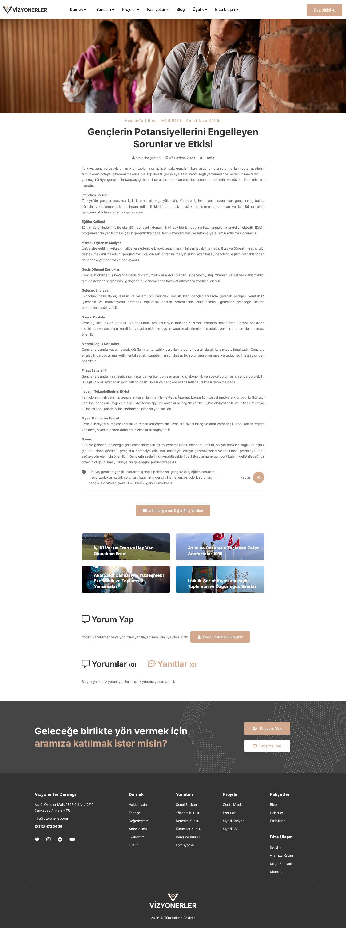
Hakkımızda (138, 804)
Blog (152, 120)
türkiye (94, 472)
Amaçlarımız (138, 829)
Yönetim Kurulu (187, 813)
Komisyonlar (185, 845)
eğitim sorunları (202, 472)
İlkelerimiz (136, 837)
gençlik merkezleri (160, 483)
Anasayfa (134, 120)
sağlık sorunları (125, 477)
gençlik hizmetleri (168, 477)
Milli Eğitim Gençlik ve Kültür (191, 120)
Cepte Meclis (233, 804)
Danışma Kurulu (188, 837)
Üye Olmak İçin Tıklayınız (222, 637)
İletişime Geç (269, 746)
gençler (107, 472)
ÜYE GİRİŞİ (323, 10)
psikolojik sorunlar (197, 477)
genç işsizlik (180, 472)
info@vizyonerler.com (51, 818)
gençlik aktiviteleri (102, 483)
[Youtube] (72, 839)
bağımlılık (146, 477)
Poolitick (229, 813)
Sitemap (276, 872)
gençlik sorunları (126, 472)
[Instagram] (48, 839)
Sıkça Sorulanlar (282, 864)
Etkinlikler (277, 821)
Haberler (276, 813)
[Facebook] (60, 839)
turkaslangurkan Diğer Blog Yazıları (175, 511)
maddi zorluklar (100, 477)
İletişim (275, 847)
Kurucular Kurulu (188, 829)
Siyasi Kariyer (233, 821)
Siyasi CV (230, 829)
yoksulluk (125, 483)
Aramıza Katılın (281, 855)
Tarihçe (134, 813)
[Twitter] (38, 839)
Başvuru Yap (270, 728)
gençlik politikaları (155, 472)
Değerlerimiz (138, 821)
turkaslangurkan (148, 158)
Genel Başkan (186, 804)
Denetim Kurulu (187, 821)
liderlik (139, 483)
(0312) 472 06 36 (48, 826)
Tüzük (133, 845)
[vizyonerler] (25, 9)
